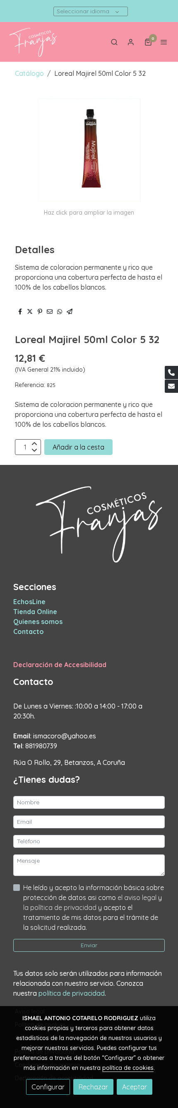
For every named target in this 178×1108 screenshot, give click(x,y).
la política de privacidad (60, 907)
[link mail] (171, 386)
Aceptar (134, 1087)
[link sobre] (89, 528)
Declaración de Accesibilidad (59, 664)
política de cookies (128, 1068)
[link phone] (171, 372)
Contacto (28, 631)
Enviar (89, 945)
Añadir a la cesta (78, 447)
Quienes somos (38, 621)
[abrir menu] (163, 42)
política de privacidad (71, 993)
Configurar (48, 1087)
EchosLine (29, 602)
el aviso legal (138, 897)
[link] (33, 42)
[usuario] (130, 42)
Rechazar (93, 1087)
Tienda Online (35, 611)
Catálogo (29, 73)
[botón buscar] (114, 42)
